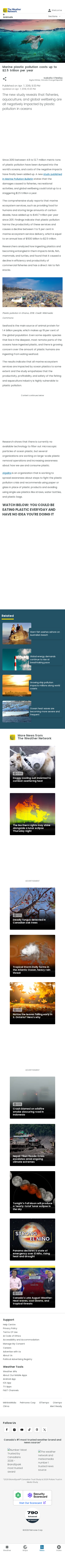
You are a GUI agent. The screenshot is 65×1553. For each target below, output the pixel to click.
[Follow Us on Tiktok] (29, 1430)
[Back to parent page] (8, 14)
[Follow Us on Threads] (37, 1430)
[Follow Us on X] (44, 1430)
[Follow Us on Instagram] (14, 1430)
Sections (52, 16)
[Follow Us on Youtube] (22, 1430)
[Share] (4, 79)
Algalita (6, 473)
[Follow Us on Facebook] (7, 1430)
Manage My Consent (14, 1343)
